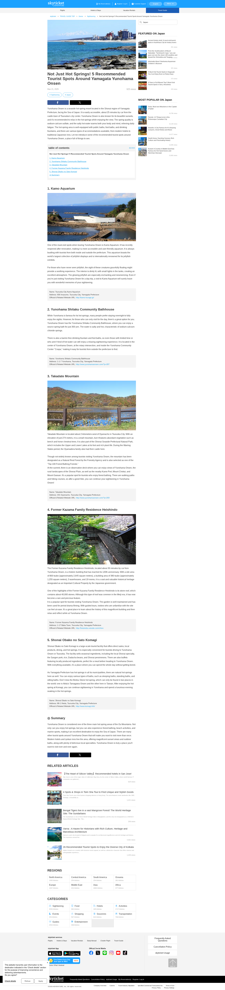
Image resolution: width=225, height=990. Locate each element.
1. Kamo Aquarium (57, 158)
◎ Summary (54, 175)
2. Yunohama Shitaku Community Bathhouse (67, 161)
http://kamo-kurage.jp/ (85, 297)
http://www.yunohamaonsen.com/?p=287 (93, 364)
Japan (68, 95)
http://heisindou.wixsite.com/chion (90, 628)
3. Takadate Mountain (58, 165)
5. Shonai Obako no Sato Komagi (63, 172)
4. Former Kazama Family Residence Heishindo (69, 168)
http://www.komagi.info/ (85, 706)
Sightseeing (55, 95)
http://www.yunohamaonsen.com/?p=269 (93, 498)
